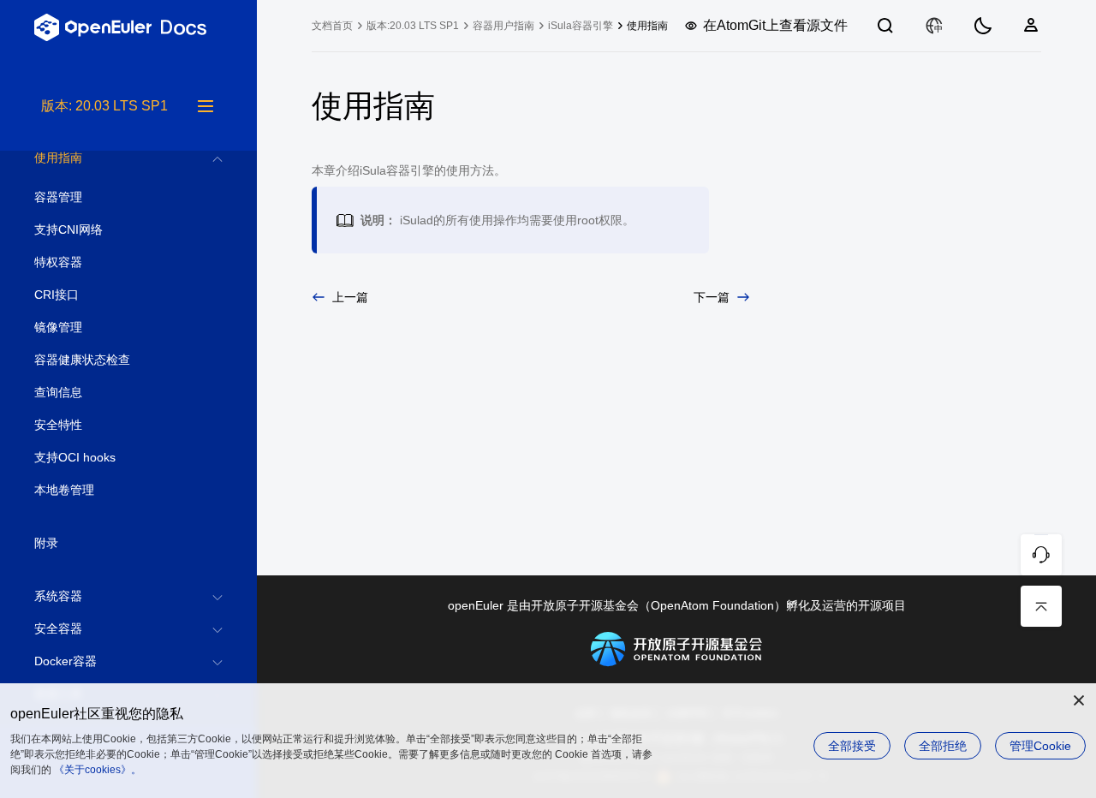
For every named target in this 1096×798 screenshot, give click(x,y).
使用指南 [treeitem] (58, 157)
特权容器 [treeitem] (58, 262)
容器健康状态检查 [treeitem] (82, 359)
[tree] (128, 447)
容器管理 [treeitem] (58, 197)
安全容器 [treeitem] (58, 628)
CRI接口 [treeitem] (56, 294)
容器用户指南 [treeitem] (503, 26)
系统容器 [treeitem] (58, 596)
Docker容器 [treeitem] (65, 661)
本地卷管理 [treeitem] (64, 490)
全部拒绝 (943, 746)
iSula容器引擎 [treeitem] (580, 26)
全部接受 (852, 746)
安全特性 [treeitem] (58, 425)
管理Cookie (1040, 746)
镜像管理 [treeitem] (58, 327)
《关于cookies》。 (97, 770)
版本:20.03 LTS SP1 (412, 26)
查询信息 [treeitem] (58, 392)
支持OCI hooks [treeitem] (75, 457)
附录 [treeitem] (46, 543)
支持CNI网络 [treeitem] (68, 229)
